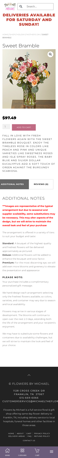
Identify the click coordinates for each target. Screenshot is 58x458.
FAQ (29, 436)
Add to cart (24, 127)
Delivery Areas (16, 436)
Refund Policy (42, 436)
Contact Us (29, 441)
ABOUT (20, 433)
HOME (11, 433)
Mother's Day (33, 34)
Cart (28, 433)
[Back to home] (9, 6)
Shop (12, 34)
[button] (51, 451)
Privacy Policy (42, 433)
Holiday (21, 34)
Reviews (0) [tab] (41, 184)
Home (5, 34)
